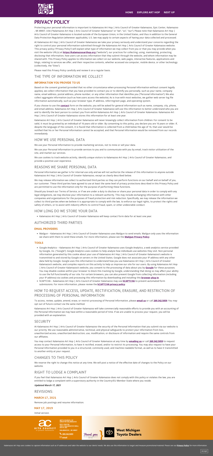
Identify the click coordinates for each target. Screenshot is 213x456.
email (64, 437)
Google (150, 267)
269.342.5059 (160, 300)
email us (141, 300)
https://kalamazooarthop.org (79, 52)
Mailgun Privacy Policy (137, 236)
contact (65, 105)
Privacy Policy (183, 445)
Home (129, 12)
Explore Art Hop (148, 12)
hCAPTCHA (129, 280)
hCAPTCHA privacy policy (111, 284)
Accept (204, 451)
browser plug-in (150, 277)
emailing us (135, 341)
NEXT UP (169, 12)
